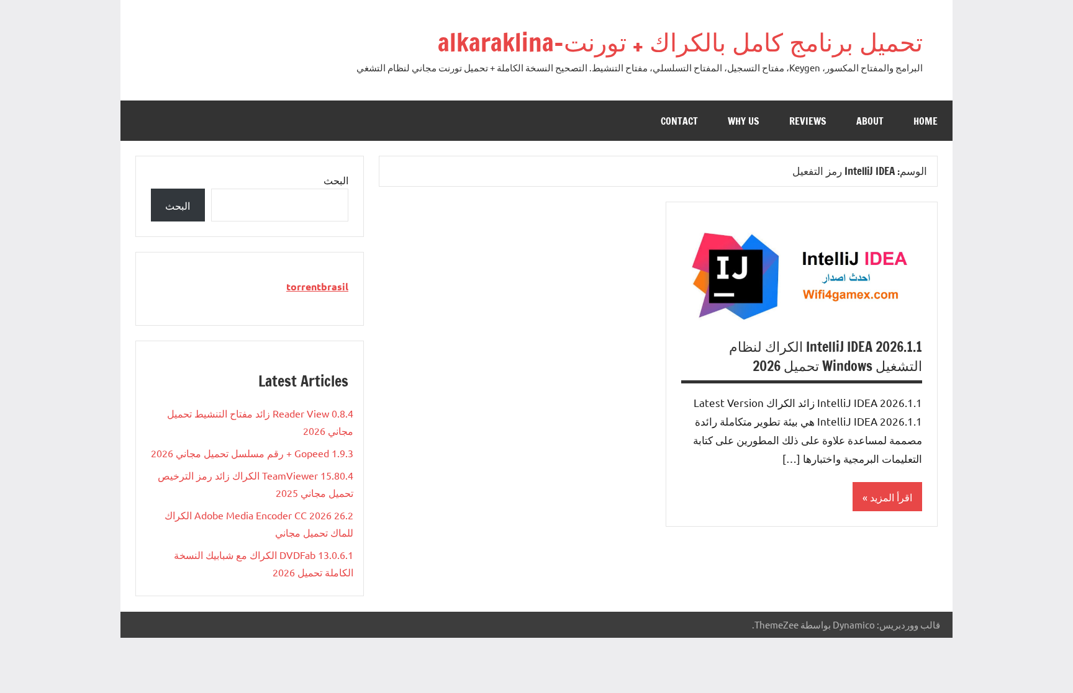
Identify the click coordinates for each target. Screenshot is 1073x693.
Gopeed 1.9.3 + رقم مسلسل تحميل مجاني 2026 (252, 453)
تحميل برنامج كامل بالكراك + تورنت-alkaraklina (680, 42)
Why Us (743, 121)
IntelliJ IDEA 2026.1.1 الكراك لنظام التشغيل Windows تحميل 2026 (825, 356)
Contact (679, 121)
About (870, 121)
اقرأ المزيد (891, 497)
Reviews (807, 121)
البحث (336, 180)
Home (925, 121)
